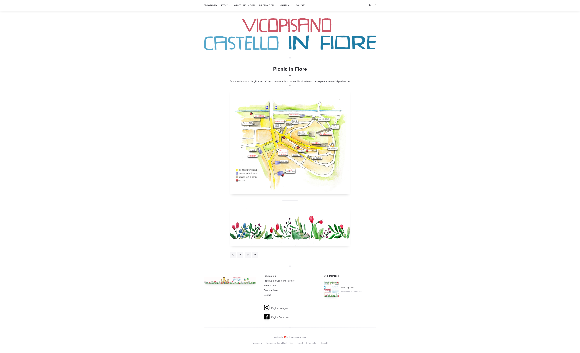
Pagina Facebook (280, 317)
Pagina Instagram (280, 308)
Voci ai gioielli (347, 287)
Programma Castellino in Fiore (279, 280)
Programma (211, 5)
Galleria (285, 5)
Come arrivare (271, 290)
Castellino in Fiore (244, 5)
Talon (303, 336)
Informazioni (266, 5)
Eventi (224, 5)
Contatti (300, 5)
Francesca (294, 336)
